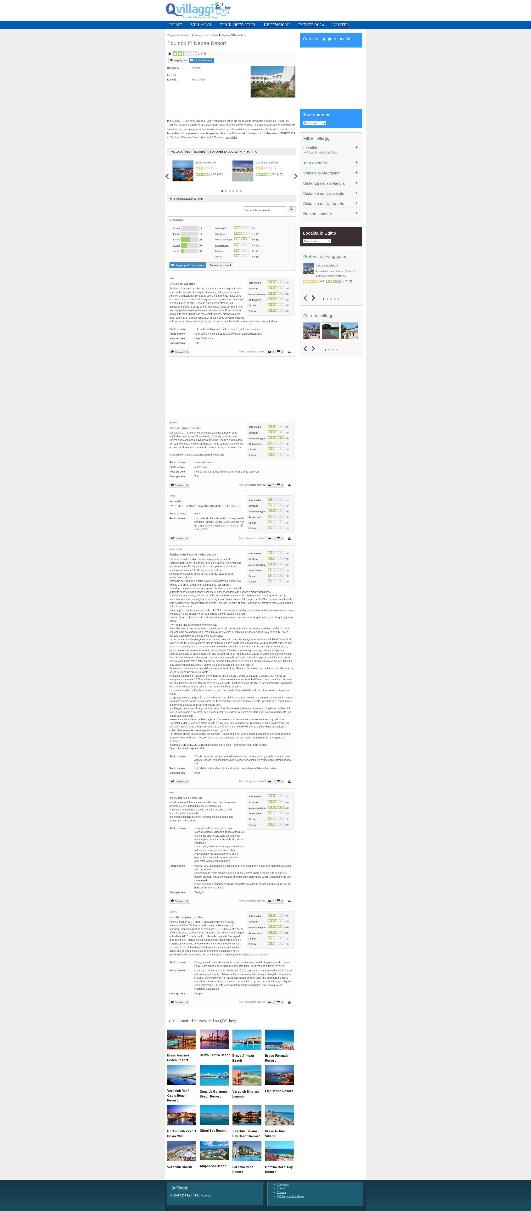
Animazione (222, 245)
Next (295, 176)
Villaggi (201, 24)
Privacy (281, 1192)
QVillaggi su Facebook (290, 1196)
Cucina (219, 251)
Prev (168, 176)
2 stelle (176, 245)
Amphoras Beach (213, 1166)
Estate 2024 (311, 24)
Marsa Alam (198, 79)
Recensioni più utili (220, 265)
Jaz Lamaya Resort (327, 265)
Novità (340, 24)
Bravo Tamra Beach (215, 1055)
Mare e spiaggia (224, 239)
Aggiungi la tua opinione (190, 265)
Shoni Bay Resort (213, 1131)
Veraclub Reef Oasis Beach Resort (178, 1095)
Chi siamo (283, 1184)
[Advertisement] (215, 106)
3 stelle (176, 239)
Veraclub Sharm (179, 1167)
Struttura (220, 234)
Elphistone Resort (206, 162)
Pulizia (218, 256)
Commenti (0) (182, 352)
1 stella (176, 251)
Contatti (281, 1188)
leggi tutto (231, 137)
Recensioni (277, 24)
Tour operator (237, 24)
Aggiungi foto (180, 60)
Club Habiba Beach (267, 162)
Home (175, 24)
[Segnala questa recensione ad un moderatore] (290, 352)
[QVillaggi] (198, 19)
